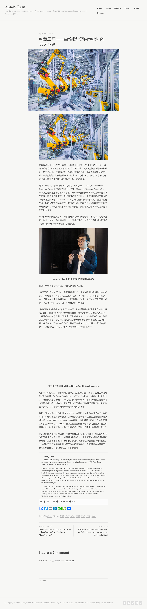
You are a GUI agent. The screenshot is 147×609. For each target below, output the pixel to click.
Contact (100, 13)
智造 (83, 516)
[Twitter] (51, 501)
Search (136, 8)
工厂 (67, 516)
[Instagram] (48, 501)
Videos (127, 8)
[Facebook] (45, 501)
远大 (94, 516)
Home (99, 8)
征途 (72, 516)
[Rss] (54, 501)
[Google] (70, 501)
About (108, 8)
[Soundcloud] (64, 501)
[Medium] (61, 501)
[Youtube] (73, 501)
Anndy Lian (15, 7)
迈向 (88, 516)
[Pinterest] (57, 501)
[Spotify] (67, 501)
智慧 (78, 516)
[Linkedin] (41, 501)
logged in (54, 560)
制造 (62, 516)
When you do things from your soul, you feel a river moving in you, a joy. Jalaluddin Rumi (92, 530)
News (49, 516)
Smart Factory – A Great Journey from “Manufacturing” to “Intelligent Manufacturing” (55, 530)
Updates (117, 8)
